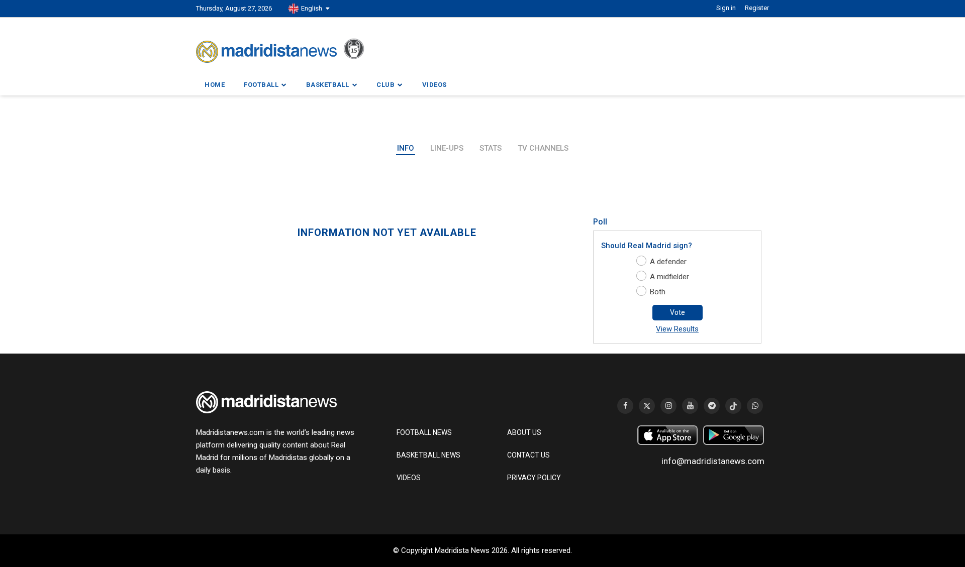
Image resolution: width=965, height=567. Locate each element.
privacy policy (534, 478)
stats (490, 148)
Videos (434, 84)
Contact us (528, 455)
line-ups (446, 148)
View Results (677, 328)
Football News (424, 432)
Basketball (327, 84)
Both (657, 291)
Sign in (726, 8)
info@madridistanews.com (712, 461)
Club (385, 84)
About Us (524, 432)
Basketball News (428, 455)
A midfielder (669, 276)
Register (757, 8)
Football (261, 84)
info (405, 148)
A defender (668, 261)
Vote (677, 312)
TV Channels (543, 148)
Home (215, 84)
